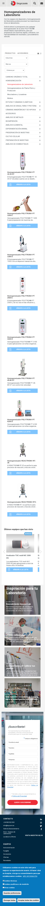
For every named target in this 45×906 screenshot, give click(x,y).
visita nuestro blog (34, 835)
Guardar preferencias (12, 893)
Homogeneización (13, 81)
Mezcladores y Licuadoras (16, 94)
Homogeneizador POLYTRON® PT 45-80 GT (21, 379)
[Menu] (3, 2)
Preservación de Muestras (17, 133)
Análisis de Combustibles (17, 144)
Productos (10, 53)
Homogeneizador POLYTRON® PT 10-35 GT (21, 173)
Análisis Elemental (14, 125)
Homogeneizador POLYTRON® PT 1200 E (21, 214)
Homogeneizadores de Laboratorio (20, 84)
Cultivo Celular (13, 136)
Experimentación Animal (16, 129)
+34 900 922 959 (8, 822)
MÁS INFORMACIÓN (30, 876)
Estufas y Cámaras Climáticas (19, 102)
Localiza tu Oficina (9, 837)
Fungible (6, 851)
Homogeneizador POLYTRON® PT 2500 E (21, 297)
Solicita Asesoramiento (11, 829)
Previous (4, 553)
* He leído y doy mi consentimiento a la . (23, 795)
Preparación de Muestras (17, 140)
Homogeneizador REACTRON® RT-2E (21, 462)
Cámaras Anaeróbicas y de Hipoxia (21, 110)
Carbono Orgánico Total (17, 77)
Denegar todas (9, 900)
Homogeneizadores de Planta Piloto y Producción (21, 89)
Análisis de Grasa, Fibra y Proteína (21, 106)
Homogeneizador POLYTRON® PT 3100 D (21, 338)
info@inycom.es (8, 825)
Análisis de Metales (14, 117)
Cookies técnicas (10, 881)
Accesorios (22, 53)
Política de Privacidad (19, 796)
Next (41, 553)
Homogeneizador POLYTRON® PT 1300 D (21, 255)
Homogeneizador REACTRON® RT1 (21, 502)
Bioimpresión (11, 121)
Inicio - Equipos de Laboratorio (9, 832)
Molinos (10, 98)
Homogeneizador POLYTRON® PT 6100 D (21, 420)
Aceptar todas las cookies (28, 900)
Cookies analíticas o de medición (16, 884)
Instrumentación (9, 847)
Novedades (7, 860)
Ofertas (6, 857)
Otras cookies (9, 887)
